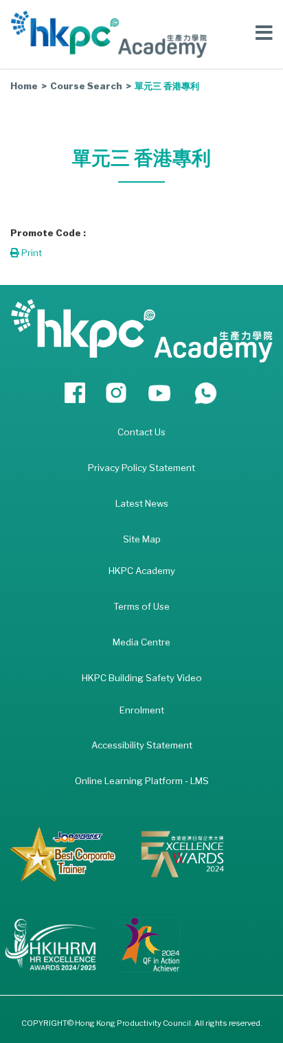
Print (30, 252)
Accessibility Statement (141, 745)
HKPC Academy (142, 570)
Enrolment (142, 709)
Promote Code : (48, 232)
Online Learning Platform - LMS (142, 780)
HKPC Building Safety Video (142, 677)
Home (24, 85)
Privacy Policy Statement (141, 467)
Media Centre (141, 642)
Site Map (142, 539)
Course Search (86, 85)
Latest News (141, 503)
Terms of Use (141, 606)
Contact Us (141, 431)
